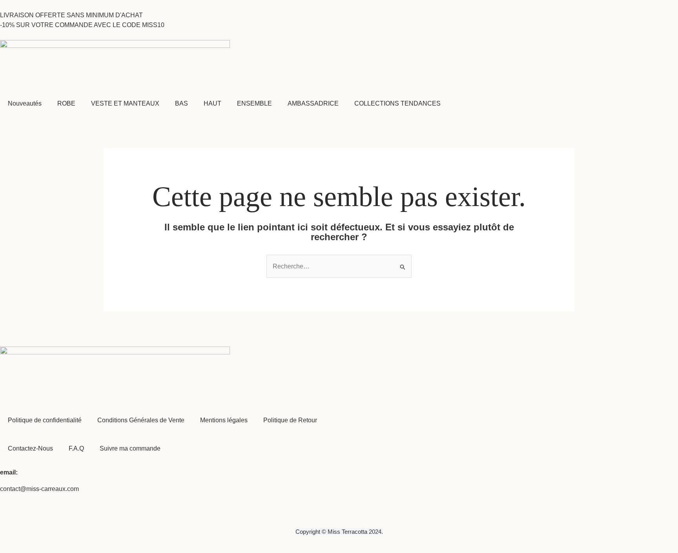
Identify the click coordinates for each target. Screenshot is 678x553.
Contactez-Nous (30, 448)
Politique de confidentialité (45, 420)
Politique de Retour (290, 420)
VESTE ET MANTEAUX (125, 103)
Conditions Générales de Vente (140, 420)
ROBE (66, 103)
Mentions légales (224, 420)
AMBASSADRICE (313, 103)
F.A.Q (76, 448)
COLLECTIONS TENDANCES (397, 103)
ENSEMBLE (254, 103)
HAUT (212, 103)
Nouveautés (25, 103)
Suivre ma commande (130, 448)
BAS (181, 103)
